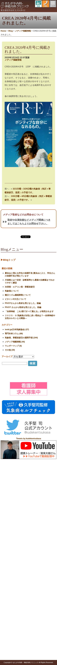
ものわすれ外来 (11, 612)
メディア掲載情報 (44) (15, 342)
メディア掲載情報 (13, 60)
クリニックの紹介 (19, 579)
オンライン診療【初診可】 (25, 588)
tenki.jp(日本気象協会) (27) (17, 329)
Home (3, 31)
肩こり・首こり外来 (13, 599)
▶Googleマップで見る (12, 573)
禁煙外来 (8, 619)
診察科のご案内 (46, 579)
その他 (7, 657)
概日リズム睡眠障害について (18, 295)
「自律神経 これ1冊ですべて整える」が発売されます (29, 311)
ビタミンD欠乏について (15, 299)
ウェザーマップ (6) (13, 346)
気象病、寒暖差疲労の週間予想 (17, 653)
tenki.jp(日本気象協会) (14, 650)
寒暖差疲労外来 (11, 609)
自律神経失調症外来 (13, 602)
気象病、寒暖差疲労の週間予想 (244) (21, 337)
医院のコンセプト (21, 582)
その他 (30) (10, 350)
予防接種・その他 (10, 630)
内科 (43, 582)
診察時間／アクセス (22, 585)
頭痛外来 (8, 596)
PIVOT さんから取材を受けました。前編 (23, 307)
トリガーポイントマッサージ (17, 636)
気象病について (12, 291)
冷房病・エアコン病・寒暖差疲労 (20, 287)
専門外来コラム (11, 647)
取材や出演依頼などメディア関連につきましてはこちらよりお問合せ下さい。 (29, 222)
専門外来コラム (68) (14, 333)
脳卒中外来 (9, 615)
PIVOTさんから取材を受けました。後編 (23, 303)
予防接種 (8, 633)
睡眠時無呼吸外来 (12, 622)
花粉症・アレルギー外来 (15, 625)
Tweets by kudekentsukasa (28, 438)
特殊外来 (6, 593)
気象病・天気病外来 (13, 606)
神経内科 (45, 585)
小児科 (44, 588)
